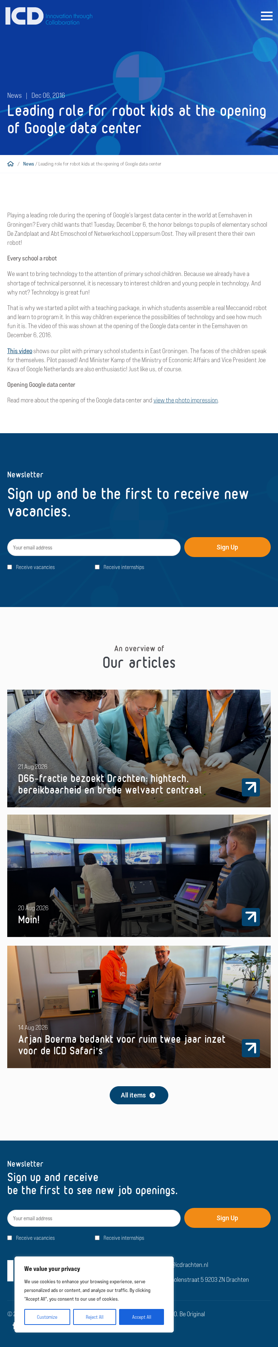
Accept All (141, 1317)
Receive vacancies (35, 567)
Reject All (95, 1317)
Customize (47, 1317)
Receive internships (124, 567)
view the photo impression (185, 400)
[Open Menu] (267, 16)
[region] (94, 1294)
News (28, 164)
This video (19, 351)
